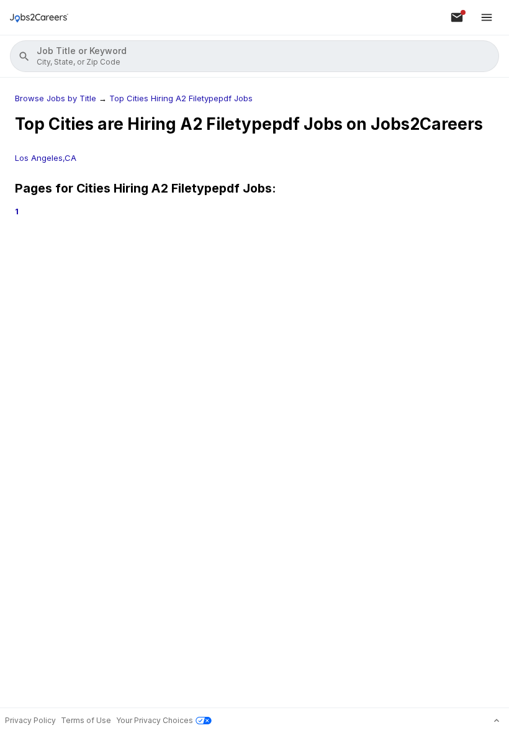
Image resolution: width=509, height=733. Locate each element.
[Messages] (456, 17)
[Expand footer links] (496, 720)
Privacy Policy (30, 720)
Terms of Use (86, 720)
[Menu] (486, 17)
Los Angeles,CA (45, 158)
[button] (254, 56)
